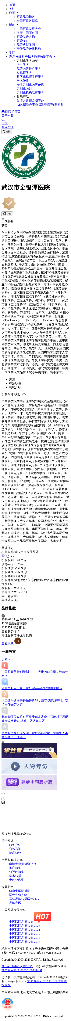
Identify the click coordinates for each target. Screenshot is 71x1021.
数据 (12, 12)
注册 (11, 127)
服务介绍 (15, 845)
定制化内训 (16, 880)
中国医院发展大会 (29, 28)
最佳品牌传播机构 (29, 48)
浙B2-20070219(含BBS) (17, 966)
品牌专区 (15, 903)
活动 (12, 24)
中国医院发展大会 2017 (24, 941)
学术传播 (15, 876)
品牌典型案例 (26, 44)
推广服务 (15, 868)
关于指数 (8, 115)
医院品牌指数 (26, 16)
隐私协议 (15, 853)
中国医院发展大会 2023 (24, 925)
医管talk (22, 40)
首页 (12, 4)
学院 (12, 52)
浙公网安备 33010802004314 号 (22, 970)
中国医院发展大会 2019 (24, 933)
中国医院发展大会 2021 (24, 929)
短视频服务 (16, 872)
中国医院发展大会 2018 (24, 937)
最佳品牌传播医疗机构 (24, 899)
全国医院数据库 (27, 20)
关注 (12, 8)
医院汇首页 (12, 111)
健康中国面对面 (27, 32)
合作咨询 (15, 849)
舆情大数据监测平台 (22, 864)
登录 (5, 127)
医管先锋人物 (26, 36)
